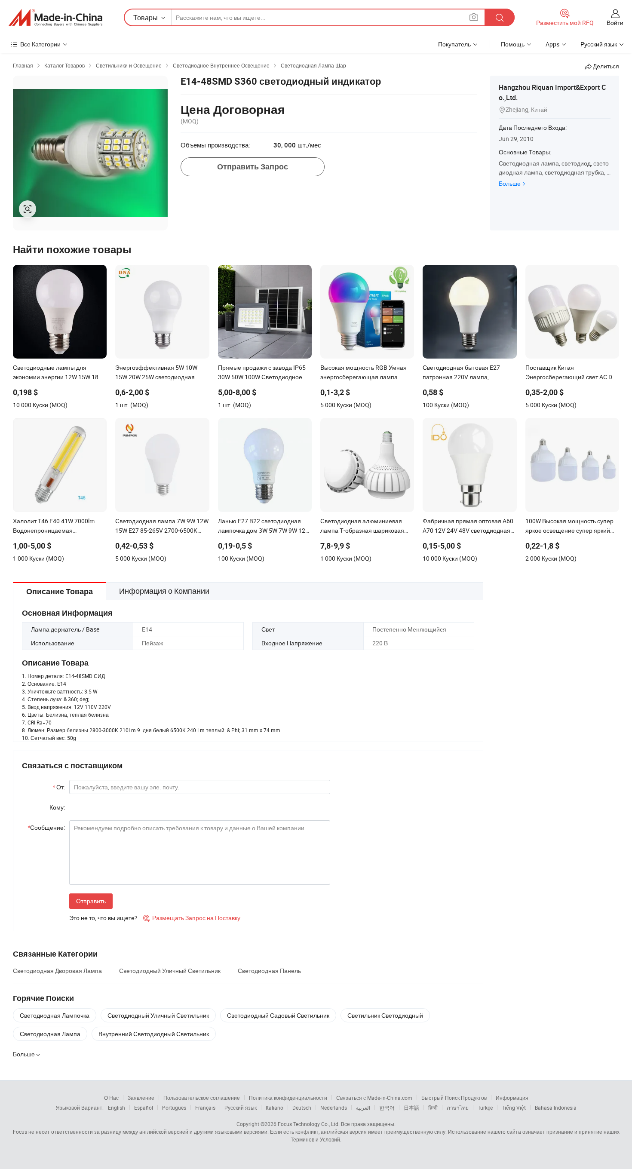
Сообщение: (46, 827)
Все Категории (40, 44)
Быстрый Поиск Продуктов (454, 1097)
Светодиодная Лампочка (54, 1015)
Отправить (91, 901)
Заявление (141, 1097)
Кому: (57, 807)
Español (143, 1107)
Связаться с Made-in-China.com (374, 1097)
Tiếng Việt (514, 1107)
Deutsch (301, 1107)
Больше (510, 183)
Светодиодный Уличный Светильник (170, 970)
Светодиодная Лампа (50, 1034)
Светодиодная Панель (269, 970)
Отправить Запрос (252, 166)
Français (205, 1107)
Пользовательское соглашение (201, 1097)
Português (174, 1107)
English (116, 1107)
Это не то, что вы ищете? (103, 918)
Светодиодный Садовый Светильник (278, 1015)
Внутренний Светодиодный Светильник (153, 1034)
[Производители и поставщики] (55, 18)
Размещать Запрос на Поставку (191, 918)
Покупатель (454, 44)
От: (58, 787)
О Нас (111, 1097)
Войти (615, 22)
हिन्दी (433, 1107)
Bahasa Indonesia (556, 1107)
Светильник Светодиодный (385, 1015)
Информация (512, 1097)
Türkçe (485, 1107)
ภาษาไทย (458, 1107)
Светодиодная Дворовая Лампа (57, 970)
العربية (363, 1107)
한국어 (387, 1107)
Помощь (513, 44)
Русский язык (240, 1107)
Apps (552, 44)
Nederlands (333, 1107)
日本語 (411, 1107)
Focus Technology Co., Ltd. (309, 1123)
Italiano (274, 1107)
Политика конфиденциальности (288, 1097)
